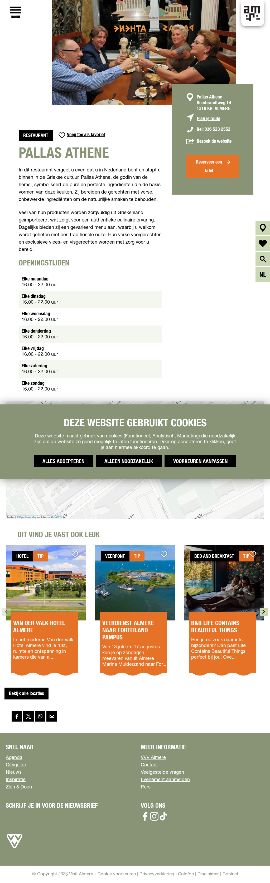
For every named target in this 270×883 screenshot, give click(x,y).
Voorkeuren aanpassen (200, 461)
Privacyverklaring (156, 874)
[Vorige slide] (6, 612)
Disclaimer (208, 874)
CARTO (58, 517)
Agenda (14, 757)
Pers (146, 787)
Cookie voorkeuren (117, 874)
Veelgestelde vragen (162, 772)
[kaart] (263, 228)
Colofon (186, 874)
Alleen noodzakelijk (128, 461)
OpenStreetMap (27, 517)
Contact (149, 765)
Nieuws (14, 772)
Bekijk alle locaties (26, 693)
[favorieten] (263, 243)
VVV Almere (153, 757)
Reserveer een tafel (209, 166)
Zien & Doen (19, 787)
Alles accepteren (63, 461)
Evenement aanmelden (165, 779)
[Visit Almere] (14, 848)
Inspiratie (16, 779)
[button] (254, 867)
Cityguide (16, 765)
